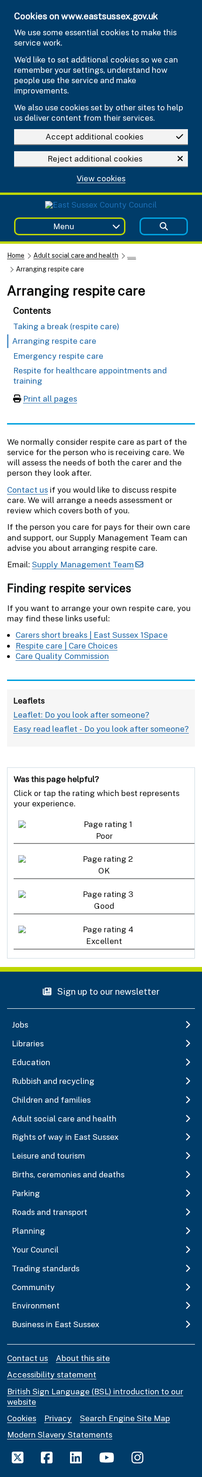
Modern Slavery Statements (59, 1434)
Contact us (27, 490)
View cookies (101, 179)
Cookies (21, 1418)
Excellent (104, 941)
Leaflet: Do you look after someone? (81, 714)
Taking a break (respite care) (66, 326)
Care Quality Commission (62, 656)
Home (15, 255)
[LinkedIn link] (75, 1457)
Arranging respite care (54, 341)
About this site (83, 1358)
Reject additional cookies (94, 158)
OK (104, 870)
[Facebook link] (46, 1457)
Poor (104, 836)
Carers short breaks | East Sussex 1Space (92, 635)
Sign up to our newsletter (107, 991)
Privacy (58, 1418)
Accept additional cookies (94, 136)
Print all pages (50, 398)
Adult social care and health (75, 255)
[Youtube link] (106, 1457)
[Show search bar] (164, 226)
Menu (63, 226)
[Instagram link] (137, 1457)
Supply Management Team (83, 564)
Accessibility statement (51, 1374)
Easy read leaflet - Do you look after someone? (101, 729)
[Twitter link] (17, 1457)
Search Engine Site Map (125, 1418)
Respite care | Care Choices (66, 645)
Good (104, 906)
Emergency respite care (58, 356)
